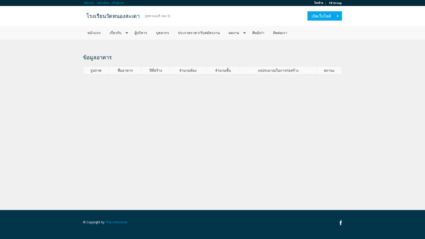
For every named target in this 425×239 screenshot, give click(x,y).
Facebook (341, 223)
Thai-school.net (116, 222)
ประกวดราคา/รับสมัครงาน (199, 32)
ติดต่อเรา (280, 32)
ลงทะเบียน (103, 3)
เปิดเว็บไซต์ (321, 16)
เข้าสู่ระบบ (118, 3)
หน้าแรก (89, 3)
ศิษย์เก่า (258, 32)
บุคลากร (162, 32)
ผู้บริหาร (141, 32)
